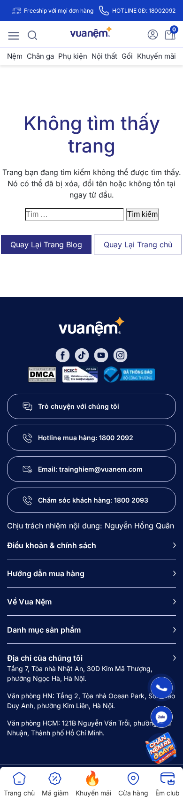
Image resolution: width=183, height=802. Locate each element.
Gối (127, 56)
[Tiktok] (82, 355)
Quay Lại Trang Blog (46, 244)
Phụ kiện (72, 56)
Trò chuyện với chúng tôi (78, 406)
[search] (32, 34)
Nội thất (104, 56)
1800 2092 (116, 438)
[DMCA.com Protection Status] (42, 373)
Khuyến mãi (156, 56)
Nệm (15, 56)
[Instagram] (120, 355)
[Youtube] (101, 355)
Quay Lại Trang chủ (138, 244)
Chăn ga (40, 56)
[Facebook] (62, 355)
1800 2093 (131, 500)
